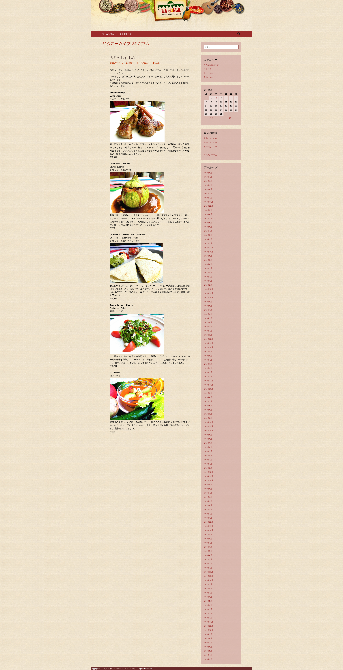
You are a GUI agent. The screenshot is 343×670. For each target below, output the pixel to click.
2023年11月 (208, 293)
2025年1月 (208, 243)
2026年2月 (208, 193)
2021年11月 (208, 384)
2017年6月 (208, 597)
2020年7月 (208, 443)
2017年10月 (208, 580)
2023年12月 (208, 289)
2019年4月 (208, 505)
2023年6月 (208, 314)
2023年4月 (208, 322)
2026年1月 (208, 197)
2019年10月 (208, 480)
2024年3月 (208, 276)
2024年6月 (208, 264)
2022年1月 (208, 376)
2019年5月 (208, 501)
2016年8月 (208, 638)
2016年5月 (208, 651)
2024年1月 (208, 285)
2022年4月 (208, 368)
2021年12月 (208, 380)
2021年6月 (208, 405)
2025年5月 (208, 226)
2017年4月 (208, 605)
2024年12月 (208, 247)
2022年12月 (208, 339)
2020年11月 (208, 426)
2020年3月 (208, 459)
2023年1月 (208, 335)
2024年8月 (208, 260)
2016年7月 (208, 642)
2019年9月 (208, 484)
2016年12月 (208, 622)
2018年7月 (208, 542)
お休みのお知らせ (211, 65)
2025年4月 (208, 231)
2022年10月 (208, 347)
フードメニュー (143, 63)
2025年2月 (208, 239)
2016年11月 (208, 626)
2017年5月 (208, 601)
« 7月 (211, 118)
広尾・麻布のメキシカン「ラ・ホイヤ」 (119, 668)
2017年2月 (208, 613)
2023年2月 (208, 330)
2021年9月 (208, 393)
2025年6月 (208, 222)
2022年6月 (208, 364)
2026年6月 (208, 181)
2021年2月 (208, 418)
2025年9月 (208, 210)
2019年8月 (208, 488)
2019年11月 (208, 476)
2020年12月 (208, 422)
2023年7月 (208, 310)
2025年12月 (208, 202)
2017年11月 (208, 576)
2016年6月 (208, 646)
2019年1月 (208, 518)
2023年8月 (208, 305)
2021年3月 (208, 414)
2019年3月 (208, 509)
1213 (205, 151)
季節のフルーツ (210, 77)
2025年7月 (208, 218)
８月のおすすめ (122, 58)
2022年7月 (208, 360)
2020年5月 (208, 451)
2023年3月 (208, 326)
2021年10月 (208, 389)
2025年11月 (208, 206)
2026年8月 (208, 172)
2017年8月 (208, 588)
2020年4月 (208, 455)
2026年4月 (208, 189)
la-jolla (157, 63)
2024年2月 (208, 281)
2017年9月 (208, 584)
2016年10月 (208, 630)
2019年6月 (208, 497)
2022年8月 (208, 355)
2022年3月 (208, 372)
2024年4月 (208, 272)
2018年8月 (208, 538)
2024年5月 (208, 268)
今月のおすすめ (210, 138)
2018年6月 (208, 547)
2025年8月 (208, 214)
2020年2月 (208, 463)
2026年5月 (208, 185)
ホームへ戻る (108, 34)
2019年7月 (208, 493)
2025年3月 (208, 235)
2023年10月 (208, 297)
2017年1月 (208, 617)
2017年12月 (208, 572)
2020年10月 (208, 430)
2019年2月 (208, 513)
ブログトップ (126, 34)
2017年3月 (208, 609)
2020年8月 (208, 439)
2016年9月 (208, 634)
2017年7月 (208, 592)
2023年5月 (208, 318)
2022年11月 (208, 343)
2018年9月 (208, 534)
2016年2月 (208, 659)
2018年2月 (208, 563)
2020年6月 (208, 447)
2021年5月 (208, 409)
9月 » (231, 118)
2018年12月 (208, 522)
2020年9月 (208, 434)
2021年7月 (208, 401)
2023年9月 (208, 301)
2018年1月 (208, 567)
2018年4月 (208, 555)
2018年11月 (208, 526)
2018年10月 (208, 530)
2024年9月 (208, 256)
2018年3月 (208, 559)
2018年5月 (208, 551)
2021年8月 (208, 397)
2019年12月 (208, 472)
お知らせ (132, 63)
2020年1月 (208, 468)
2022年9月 (208, 351)
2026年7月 (208, 177)
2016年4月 (208, 655)
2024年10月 (208, 251)
